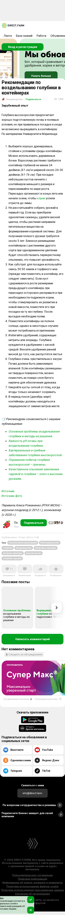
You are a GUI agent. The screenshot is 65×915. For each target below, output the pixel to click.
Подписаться (32, 99)
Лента (8, 35)
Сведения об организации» (32, 893)
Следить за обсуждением (25, 654)
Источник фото (12, 496)
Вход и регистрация (22, 47)
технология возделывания (23, 542)
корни (41, 198)
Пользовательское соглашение (32, 875)
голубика (7, 548)
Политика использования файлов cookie (32, 886)
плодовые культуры (45, 548)
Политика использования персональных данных (32, 890)
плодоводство (24, 548)
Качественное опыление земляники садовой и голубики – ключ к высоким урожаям (35, 473)
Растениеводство (49, 542)
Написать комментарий (32, 639)
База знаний (24, 35)
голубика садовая (12, 558)
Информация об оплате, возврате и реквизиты (32, 882)
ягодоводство (33, 553)
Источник (8, 491)
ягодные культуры (12, 553)
